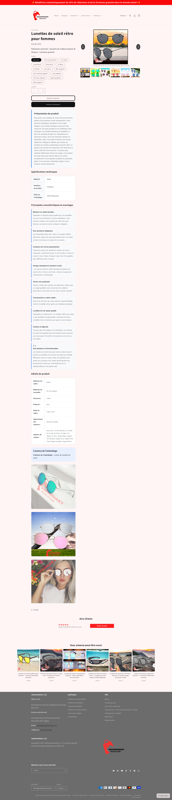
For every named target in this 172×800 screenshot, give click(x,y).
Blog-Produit (109, 717)
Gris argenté (57, 73)
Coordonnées (72, 717)
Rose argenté (37, 82)
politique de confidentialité (77, 699)
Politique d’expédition (126, 795)
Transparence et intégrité (113, 713)
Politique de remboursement (77, 710)
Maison (107, 699)
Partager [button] (36, 610)
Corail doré (37, 64)
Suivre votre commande (112, 706)
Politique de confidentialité (96, 795)
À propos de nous (110, 703)
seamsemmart (43, 795)
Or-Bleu (60, 64)
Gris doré (47, 69)
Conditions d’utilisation (112, 795)
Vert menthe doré (50, 60)
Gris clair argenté (39, 78)
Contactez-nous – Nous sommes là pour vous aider (121, 710)
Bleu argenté (60, 69)
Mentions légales (136, 797)
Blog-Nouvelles (110, 720)
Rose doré (49, 64)
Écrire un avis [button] (102, 626)
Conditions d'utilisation (75, 703)
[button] (74, 15)
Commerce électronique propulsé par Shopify (58, 795)
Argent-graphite (55, 78)
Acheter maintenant (53, 104)
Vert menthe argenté (40, 73)
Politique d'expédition (75, 706)
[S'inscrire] (65, 770)
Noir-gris (36, 60)
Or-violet (64, 60)
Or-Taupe (36, 69)
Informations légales (74, 713)
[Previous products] (17, 665)
